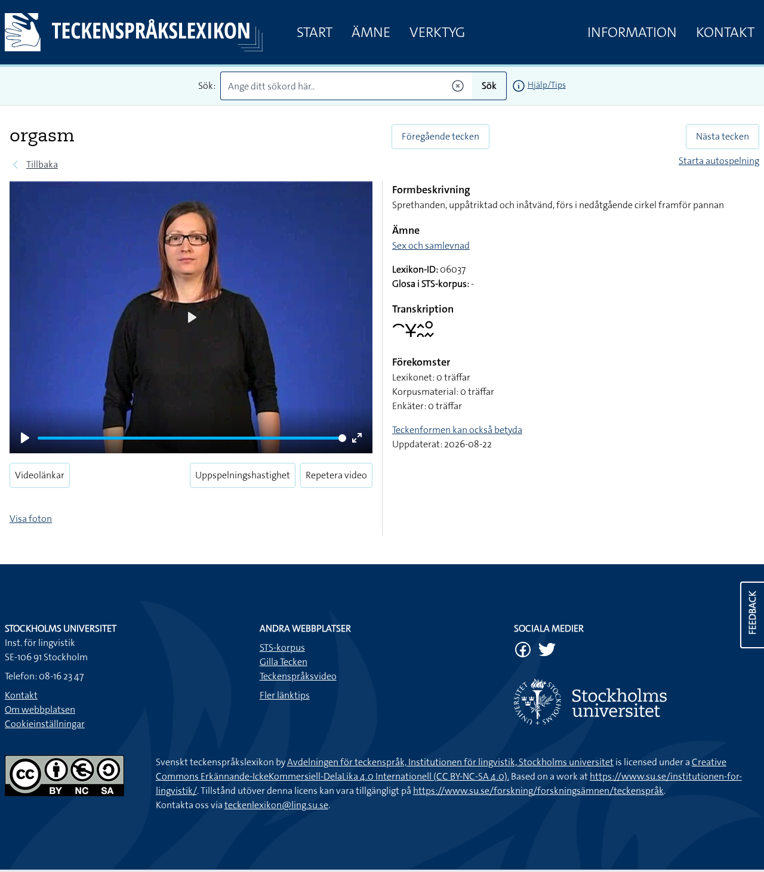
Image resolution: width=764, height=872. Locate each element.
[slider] (192, 438)
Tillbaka (42, 164)
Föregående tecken (440, 136)
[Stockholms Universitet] (636, 702)
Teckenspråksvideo (298, 676)
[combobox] (346, 86)
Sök (489, 85)
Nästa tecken (722, 136)
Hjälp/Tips (547, 84)
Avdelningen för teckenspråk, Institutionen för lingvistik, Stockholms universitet (450, 762)
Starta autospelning (719, 160)
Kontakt (725, 32)
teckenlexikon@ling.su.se (276, 805)
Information (632, 32)
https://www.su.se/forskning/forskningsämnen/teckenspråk (538, 790)
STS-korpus (282, 647)
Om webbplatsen (40, 709)
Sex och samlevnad (431, 245)
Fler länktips (285, 695)
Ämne (371, 32)
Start (314, 32)
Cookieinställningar (45, 724)
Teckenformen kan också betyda (457, 429)
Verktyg (437, 32)
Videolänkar (39, 475)
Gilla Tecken (283, 661)
